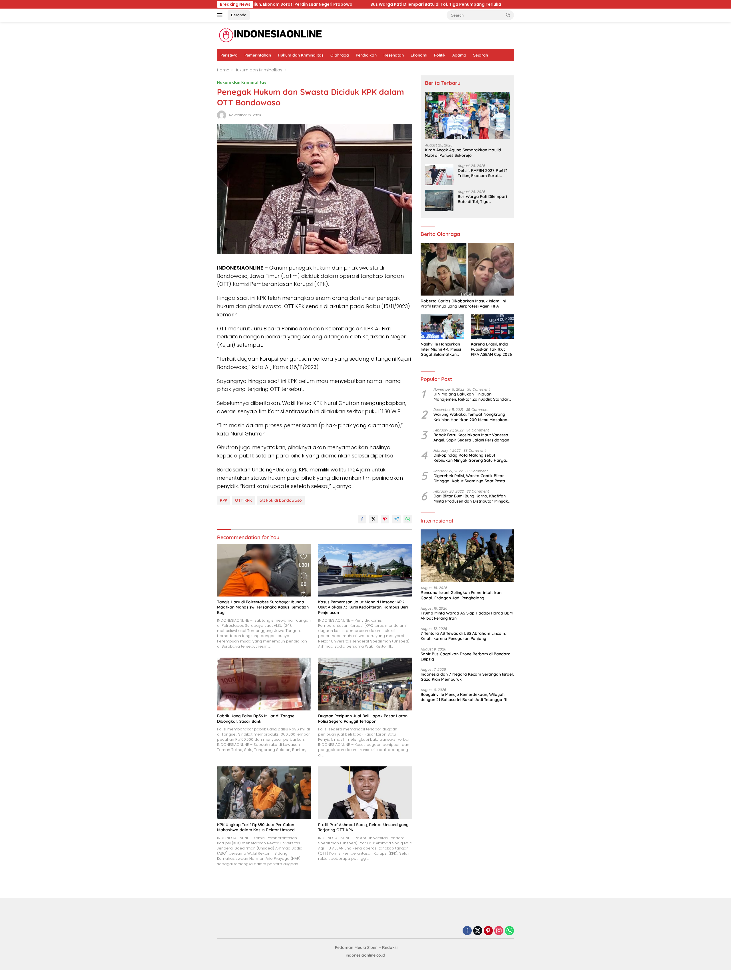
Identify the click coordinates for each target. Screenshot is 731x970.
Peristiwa (229, 55)
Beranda (238, 15)
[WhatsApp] (509, 931)
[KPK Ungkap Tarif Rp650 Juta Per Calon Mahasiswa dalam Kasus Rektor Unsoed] (264, 792)
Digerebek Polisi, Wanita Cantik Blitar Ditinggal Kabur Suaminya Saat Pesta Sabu (469, 478)
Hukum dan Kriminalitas (301, 55)
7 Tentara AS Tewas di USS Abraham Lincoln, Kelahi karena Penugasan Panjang (463, 636)
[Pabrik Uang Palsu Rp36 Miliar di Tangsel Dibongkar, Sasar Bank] (264, 684)
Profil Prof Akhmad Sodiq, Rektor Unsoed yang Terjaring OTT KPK (363, 827)
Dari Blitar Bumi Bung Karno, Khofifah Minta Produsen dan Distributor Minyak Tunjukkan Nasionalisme (470, 498)
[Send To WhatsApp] (407, 519)
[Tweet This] (373, 519)
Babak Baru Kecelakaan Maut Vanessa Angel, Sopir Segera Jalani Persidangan (471, 437)
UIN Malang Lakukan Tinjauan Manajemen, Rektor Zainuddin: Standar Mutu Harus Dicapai (471, 396)
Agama (459, 55)
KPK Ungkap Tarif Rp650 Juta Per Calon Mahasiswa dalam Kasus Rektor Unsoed (256, 827)
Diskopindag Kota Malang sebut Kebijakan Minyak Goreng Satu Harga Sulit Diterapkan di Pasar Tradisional (469, 458)
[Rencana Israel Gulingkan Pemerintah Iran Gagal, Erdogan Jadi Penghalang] (467, 555)
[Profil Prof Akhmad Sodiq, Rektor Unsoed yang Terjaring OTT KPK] (365, 792)
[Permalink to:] (221, 115)
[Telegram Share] (396, 519)
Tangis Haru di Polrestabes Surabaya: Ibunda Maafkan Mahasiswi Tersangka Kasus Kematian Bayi (263, 607)
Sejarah (480, 55)
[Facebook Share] (362, 519)
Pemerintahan (257, 55)
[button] (508, 14)
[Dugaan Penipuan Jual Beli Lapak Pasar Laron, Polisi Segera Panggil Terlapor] (365, 684)
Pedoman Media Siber (356, 947)
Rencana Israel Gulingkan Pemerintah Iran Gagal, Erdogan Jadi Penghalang (461, 595)
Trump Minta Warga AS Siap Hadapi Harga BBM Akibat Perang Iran (467, 615)
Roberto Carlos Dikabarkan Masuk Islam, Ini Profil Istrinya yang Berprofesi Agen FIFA (463, 303)
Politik (439, 55)
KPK (223, 500)
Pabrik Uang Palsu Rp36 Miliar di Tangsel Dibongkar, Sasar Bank (256, 718)
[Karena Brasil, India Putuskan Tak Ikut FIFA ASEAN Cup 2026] (492, 326)
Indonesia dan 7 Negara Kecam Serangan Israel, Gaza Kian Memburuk (467, 677)
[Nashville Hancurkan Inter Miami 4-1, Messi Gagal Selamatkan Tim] (442, 326)
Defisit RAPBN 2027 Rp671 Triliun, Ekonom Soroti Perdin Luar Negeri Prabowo (482, 173)
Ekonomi (419, 55)
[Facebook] (467, 931)
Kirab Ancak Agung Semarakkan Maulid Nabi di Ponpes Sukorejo (463, 152)
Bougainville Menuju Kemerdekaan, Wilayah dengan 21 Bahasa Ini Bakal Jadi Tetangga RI (464, 697)
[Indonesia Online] (270, 35)
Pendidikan (366, 55)
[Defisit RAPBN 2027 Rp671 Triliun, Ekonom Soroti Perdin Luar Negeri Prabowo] (439, 174)
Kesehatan (393, 55)
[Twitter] (477, 931)
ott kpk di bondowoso (281, 500)
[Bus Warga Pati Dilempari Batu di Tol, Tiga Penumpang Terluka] (439, 200)
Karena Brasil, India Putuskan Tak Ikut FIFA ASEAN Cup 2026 (491, 349)
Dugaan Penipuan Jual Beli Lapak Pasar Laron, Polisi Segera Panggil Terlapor (363, 718)
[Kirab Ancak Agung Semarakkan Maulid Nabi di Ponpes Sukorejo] (467, 115)
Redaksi (389, 947)
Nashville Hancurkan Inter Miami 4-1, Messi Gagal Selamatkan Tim (441, 349)
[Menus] (221, 15)
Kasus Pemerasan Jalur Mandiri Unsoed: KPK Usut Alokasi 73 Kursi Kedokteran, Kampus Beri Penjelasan (363, 607)
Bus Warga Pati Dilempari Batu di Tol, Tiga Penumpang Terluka (342, 4)
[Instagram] (498, 931)
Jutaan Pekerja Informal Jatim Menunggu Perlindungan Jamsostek (495, 4)
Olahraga (339, 55)
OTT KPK (243, 500)
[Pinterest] (488, 931)
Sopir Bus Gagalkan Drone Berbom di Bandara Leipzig (466, 656)
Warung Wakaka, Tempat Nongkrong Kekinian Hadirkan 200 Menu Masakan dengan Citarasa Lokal (470, 417)
